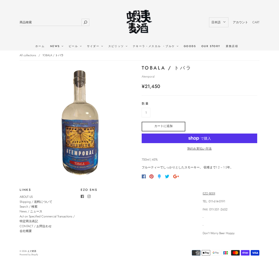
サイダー (94, 46)
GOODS (190, 46)
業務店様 (232, 46)
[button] (218, 22)
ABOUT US (26, 197)
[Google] (176, 176)
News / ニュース (31, 211)
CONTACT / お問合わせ (36, 226)
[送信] (85, 22)
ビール (74, 46)
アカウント (240, 22)
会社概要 (26, 231)
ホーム (40, 46)
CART (255, 22)
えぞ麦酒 (31, 251)
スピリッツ (116, 46)
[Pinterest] (151, 176)
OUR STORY (210, 46)
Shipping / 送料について (37, 202)
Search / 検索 (28, 206)
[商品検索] (51, 22)
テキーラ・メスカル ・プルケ (154, 46)
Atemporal (148, 76)
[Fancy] (159, 176)
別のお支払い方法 (199, 148)
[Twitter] (167, 176)
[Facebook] (144, 176)
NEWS (55, 46)
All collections (28, 55)
